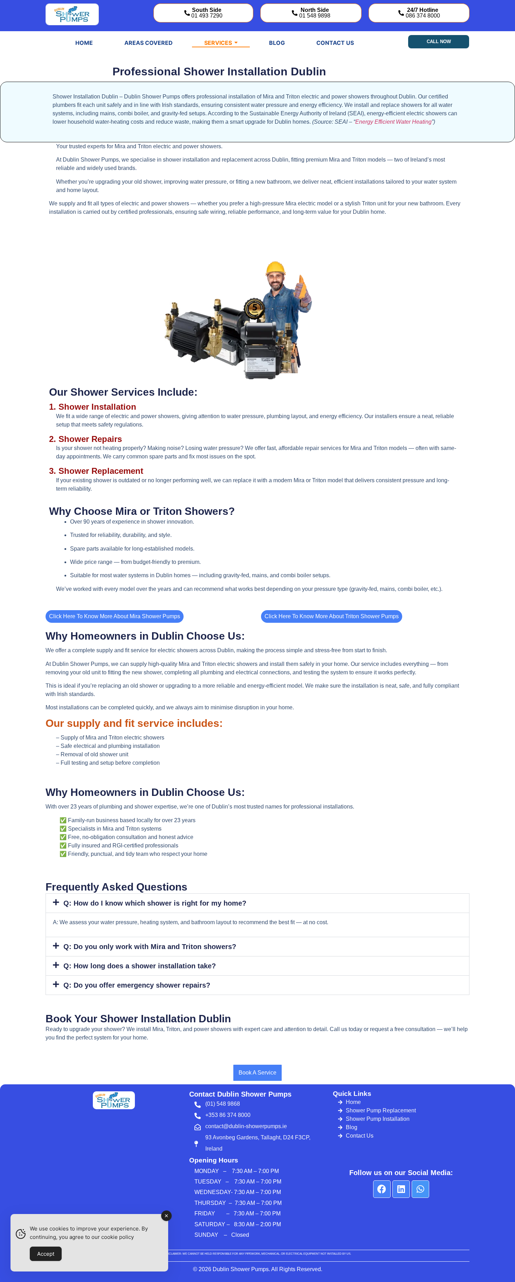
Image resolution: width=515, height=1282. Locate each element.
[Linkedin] (401, 1189)
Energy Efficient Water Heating (393, 122)
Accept (45, 1253)
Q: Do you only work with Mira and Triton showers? (149, 946)
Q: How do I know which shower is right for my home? (154, 903)
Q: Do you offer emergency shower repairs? (136, 985)
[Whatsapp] (420, 1189)
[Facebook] (382, 1189)
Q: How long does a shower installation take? (139, 966)
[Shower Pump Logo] (72, 14)
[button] (257, 903)
